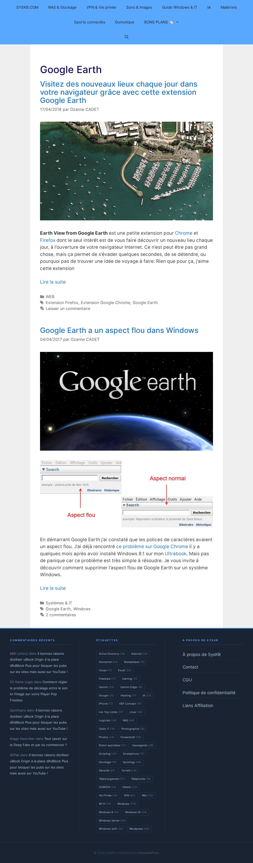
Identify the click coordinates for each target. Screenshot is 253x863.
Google (106, 695)
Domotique (124, 22)
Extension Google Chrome (105, 302)
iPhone (106, 703)
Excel (124, 670)
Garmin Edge (131, 687)
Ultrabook (176, 553)
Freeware (107, 678)
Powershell (131, 737)
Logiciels (108, 720)
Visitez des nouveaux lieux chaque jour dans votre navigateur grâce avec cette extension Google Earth (118, 92)
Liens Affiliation (198, 705)
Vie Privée (108, 795)
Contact (190, 667)
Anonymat (108, 662)
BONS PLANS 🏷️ (159, 22)
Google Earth (145, 302)
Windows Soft (111, 828)
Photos (106, 737)
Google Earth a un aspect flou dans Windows (119, 330)
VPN (129, 795)
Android (139, 653)
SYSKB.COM (27, 7)
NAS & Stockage (62, 7)
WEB (50, 296)
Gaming (129, 678)
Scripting (108, 753)
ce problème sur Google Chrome (152, 546)
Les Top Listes (111, 712)
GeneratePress (149, 853)
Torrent (129, 770)
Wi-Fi (105, 803)
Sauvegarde (142, 745)
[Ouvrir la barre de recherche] (126, 37)
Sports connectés (89, 22)
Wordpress (139, 828)
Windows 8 (109, 812)
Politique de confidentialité (209, 692)
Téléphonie (141, 779)
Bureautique (134, 662)
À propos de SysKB (202, 654)
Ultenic (129, 787)
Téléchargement (112, 779)
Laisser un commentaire (68, 308)
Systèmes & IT (59, 602)
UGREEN (107, 787)
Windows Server (112, 820)
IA (209, 7)
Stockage (108, 762)
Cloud (105, 670)
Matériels (229, 7)
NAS (128, 720)
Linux (135, 712)
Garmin (106, 687)
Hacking (128, 695)
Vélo (147, 795)
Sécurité (107, 770)
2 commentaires (61, 614)
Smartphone (133, 753)
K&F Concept (130, 703)
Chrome (183, 233)
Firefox (47, 240)
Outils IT (107, 728)
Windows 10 (136, 812)
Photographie (133, 728)
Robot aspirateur (112, 745)
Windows (81, 608)
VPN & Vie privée (101, 7)
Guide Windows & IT (179, 7)
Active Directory (112, 653)
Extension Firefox (62, 302)
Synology (132, 762)
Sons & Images (139, 7)
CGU (187, 679)
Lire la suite (53, 282)
